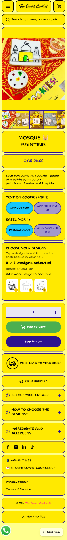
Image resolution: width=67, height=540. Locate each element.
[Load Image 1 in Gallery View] (9, 119)
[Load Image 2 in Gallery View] (22, 119)
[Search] (6, 19)
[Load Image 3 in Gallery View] (36, 120)
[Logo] (33, 6)
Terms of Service (18, 489)
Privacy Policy (17, 482)
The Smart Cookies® (38, 503)
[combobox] (33, 19)
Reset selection (19, 269)
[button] (59, 6)
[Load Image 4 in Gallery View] (50, 119)
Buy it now (33, 342)
